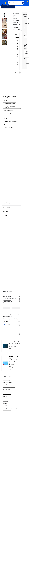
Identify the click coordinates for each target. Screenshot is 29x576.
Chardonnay (5, 401)
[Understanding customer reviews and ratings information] (15, 298)
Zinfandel (5, 396)
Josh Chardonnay (6, 380)
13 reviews (9, 296)
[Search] (23, 3)
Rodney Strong (16, 13)
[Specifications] (19, 211)
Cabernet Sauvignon (7, 394)
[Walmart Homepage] (5, 3)
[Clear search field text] (21, 3)
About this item (6, 203)
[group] (18, 29)
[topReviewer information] (10, 324)
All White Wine (5, 405)
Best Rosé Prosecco (6, 389)
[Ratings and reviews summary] (19, 291)
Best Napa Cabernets (7, 391)
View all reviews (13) (11, 334)
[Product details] (19, 207)
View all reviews (7, 301)
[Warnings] (19, 215)
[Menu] (2, 3)
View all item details (20, 67)
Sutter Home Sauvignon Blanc (9, 387)
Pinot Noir (5, 403)
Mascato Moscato (6, 384)
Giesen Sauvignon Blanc (7, 382)
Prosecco (4, 398)
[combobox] (16, 3)
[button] (16, 35)
